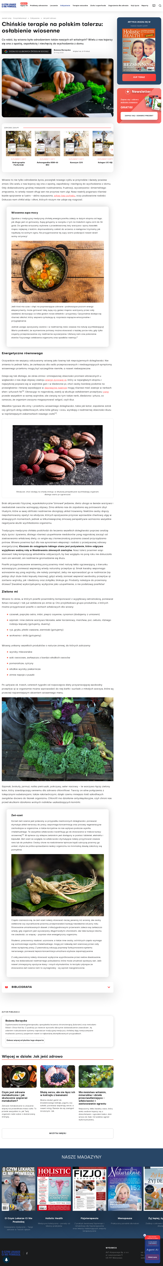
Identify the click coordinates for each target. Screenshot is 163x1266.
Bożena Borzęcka (62, 50)
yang (106, 392)
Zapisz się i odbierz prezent (139, 116)
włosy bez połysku (64, 196)
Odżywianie (65, 5)
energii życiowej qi (55, 380)
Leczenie (54, 5)
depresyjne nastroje (56, 388)
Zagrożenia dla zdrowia (118, 5)
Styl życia (135, 5)
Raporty (145, 5)
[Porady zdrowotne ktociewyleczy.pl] (6, 1259)
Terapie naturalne (80, 5)
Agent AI (24, 5)
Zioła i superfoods (98, 5)
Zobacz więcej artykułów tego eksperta (25, 1040)
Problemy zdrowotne (39, 5)
